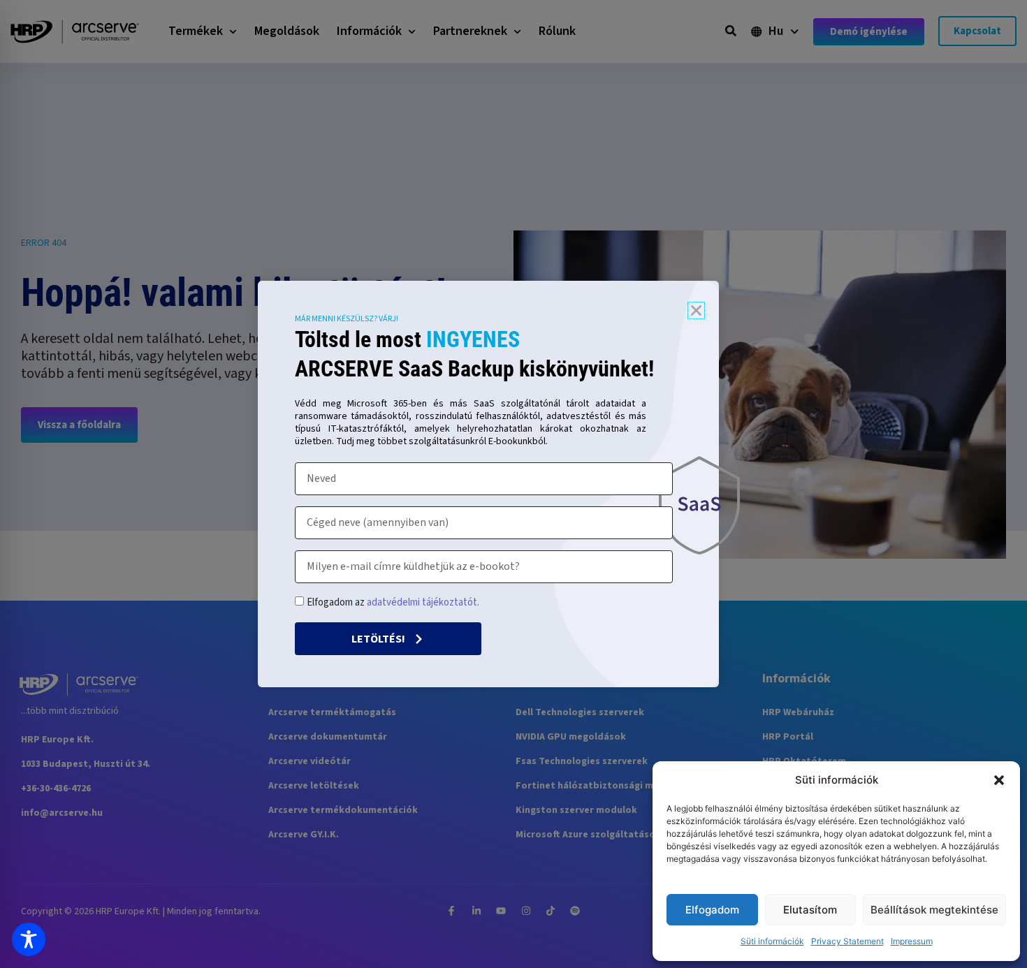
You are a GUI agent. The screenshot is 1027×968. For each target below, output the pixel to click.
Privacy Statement (847, 941)
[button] (999, 780)
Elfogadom (712, 909)
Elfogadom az (393, 602)
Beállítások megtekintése (934, 909)
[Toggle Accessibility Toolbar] (28, 939)
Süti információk (772, 941)
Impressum (912, 941)
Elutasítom (810, 909)
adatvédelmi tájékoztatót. (423, 602)
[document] (513, 484)
